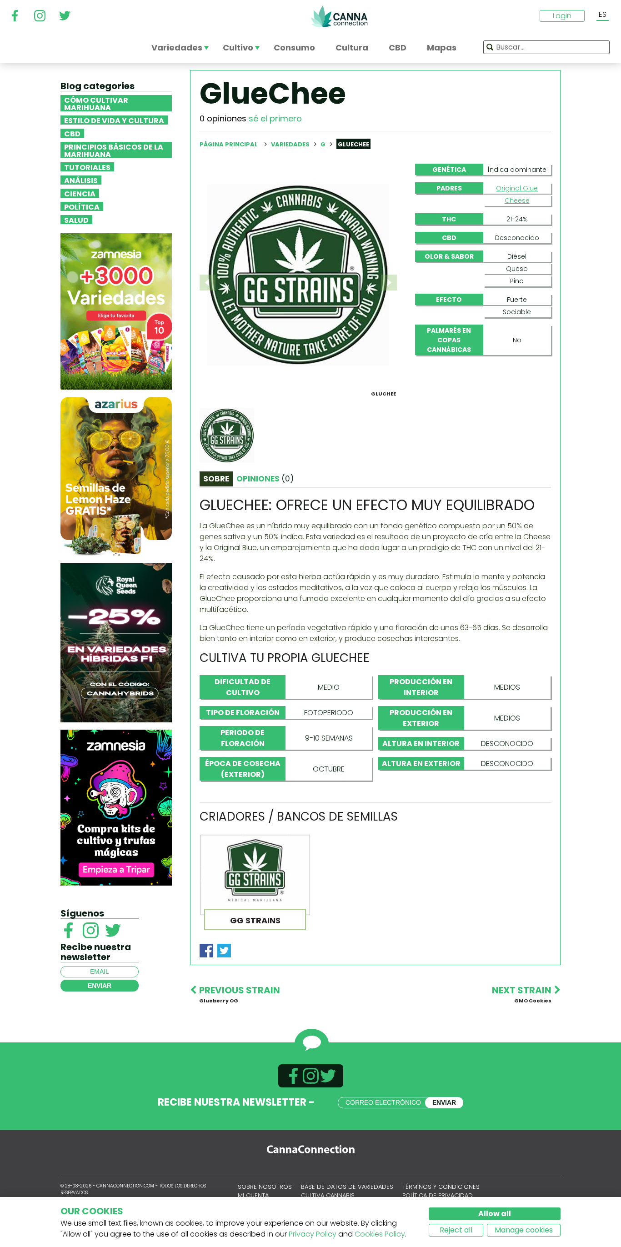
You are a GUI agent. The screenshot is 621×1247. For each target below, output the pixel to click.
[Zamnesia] (116, 310)
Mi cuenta (253, 1195)
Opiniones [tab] (265, 478)
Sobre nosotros (265, 1186)
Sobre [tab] (216, 478)
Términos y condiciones (441, 1186)
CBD (72, 133)
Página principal (229, 144)
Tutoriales (87, 166)
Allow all (494, 1213)
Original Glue (517, 188)
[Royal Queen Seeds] (116, 642)
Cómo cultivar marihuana (96, 103)
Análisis (81, 180)
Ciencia (79, 193)
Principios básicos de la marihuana (113, 150)
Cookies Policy (380, 1234)
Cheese (517, 200)
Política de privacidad (437, 1195)
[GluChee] (298, 275)
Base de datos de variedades (347, 1186)
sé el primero (275, 118)
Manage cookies (524, 1230)
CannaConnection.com (339, 16)
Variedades (291, 144)
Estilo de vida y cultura (114, 120)
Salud (76, 219)
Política (82, 206)
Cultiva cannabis (328, 1195)
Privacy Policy (312, 1234)
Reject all (456, 1230)
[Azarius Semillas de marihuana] (116, 476)
